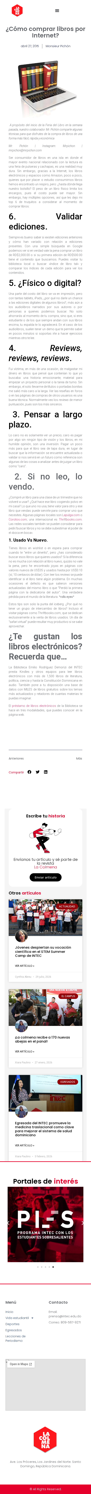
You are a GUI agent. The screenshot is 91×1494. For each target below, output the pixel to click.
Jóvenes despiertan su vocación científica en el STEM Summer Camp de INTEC (43, 951)
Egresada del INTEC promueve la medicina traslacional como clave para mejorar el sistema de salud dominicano (44, 1129)
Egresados (14, 1330)
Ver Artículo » (24, 966)
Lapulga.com (71, 515)
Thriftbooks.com (70, 519)
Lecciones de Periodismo (16, 1338)
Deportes (12, 1324)
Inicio (9, 1312)
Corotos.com (18, 519)
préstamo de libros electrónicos (34, 706)
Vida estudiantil (17, 1318)
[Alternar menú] (57, 10)
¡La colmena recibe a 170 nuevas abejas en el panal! (42, 1039)
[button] (29, 772)
